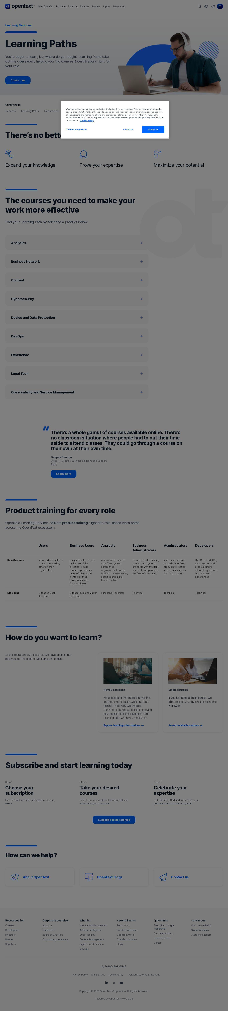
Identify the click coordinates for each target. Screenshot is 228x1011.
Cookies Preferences (76, 129)
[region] (115, 120)
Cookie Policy (87, 120)
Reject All (128, 129)
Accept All (153, 129)
